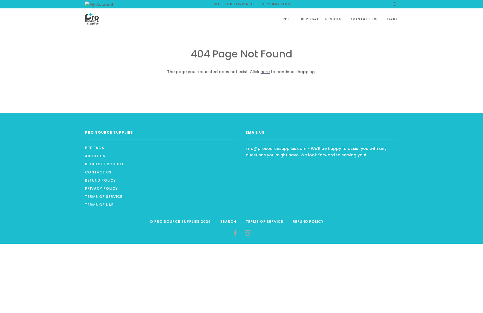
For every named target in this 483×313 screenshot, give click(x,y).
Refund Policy (100, 180)
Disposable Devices (320, 19)
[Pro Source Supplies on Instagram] (248, 234)
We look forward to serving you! (252, 4)
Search (228, 221)
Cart (392, 19)
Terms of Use (99, 204)
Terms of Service (103, 196)
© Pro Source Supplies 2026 (180, 221)
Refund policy (308, 221)
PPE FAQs (94, 147)
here (265, 72)
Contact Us (364, 19)
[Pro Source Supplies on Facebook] (235, 234)
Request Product (104, 164)
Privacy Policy (101, 188)
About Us (95, 156)
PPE (286, 19)
